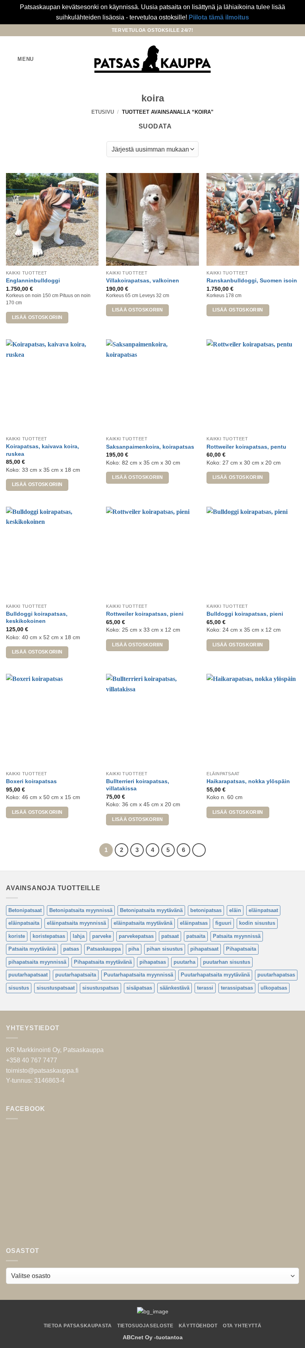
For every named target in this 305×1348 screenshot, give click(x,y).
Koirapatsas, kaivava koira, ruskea (42, 450)
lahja (79, 936)
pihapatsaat (204, 949)
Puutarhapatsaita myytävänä (215, 975)
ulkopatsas (274, 988)
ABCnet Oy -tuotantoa (153, 1337)
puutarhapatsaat (28, 975)
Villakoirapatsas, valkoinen (142, 280)
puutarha (184, 962)
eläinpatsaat (263, 910)
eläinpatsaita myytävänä (143, 923)
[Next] (199, 850)
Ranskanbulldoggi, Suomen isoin (252, 280)
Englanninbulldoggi (33, 280)
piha (133, 949)
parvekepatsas (136, 936)
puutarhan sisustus (226, 962)
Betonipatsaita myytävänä (151, 910)
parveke (101, 936)
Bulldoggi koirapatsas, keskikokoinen (37, 617)
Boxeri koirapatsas (31, 781)
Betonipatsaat (25, 910)
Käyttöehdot (198, 1326)
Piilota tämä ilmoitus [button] (219, 17)
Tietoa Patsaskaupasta (78, 1326)
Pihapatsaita (241, 949)
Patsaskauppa (104, 949)
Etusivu (102, 112)
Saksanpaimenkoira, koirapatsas (150, 446)
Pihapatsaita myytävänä (103, 962)
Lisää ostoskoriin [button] (37, 317)
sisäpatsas (139, 988)
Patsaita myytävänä (32, 949)
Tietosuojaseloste (145, 1326)
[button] (20, 59)
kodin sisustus (257, 923)
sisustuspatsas (100, 988)
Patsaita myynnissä (237, 936)
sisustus (18, 988)
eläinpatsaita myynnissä (76, 923)
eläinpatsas (194, 923)
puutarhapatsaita (75, 975)
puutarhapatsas (276, 975)
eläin (235, 910)
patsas (71, 949)
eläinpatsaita (23, 923)
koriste (16, 936)
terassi (205, 988)
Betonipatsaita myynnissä (80, 910)
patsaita (195, 936)
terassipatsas (237, 988)
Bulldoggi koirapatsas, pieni (245, 614)
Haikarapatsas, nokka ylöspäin (248, 781)
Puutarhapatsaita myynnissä (138, 975)
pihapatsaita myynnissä (37, 962)
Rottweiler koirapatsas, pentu (246, 446)
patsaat (170, 936)
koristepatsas (49, 936)
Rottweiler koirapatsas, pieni (144, 614)
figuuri (223, 923)
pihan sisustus (165, 949)
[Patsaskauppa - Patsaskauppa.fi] (152, 59)
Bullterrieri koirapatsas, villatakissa (137, 785)
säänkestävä (174, 988)
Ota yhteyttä (242, 1326)
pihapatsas (152, 962)
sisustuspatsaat (56, 988)
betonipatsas (206, 910)
